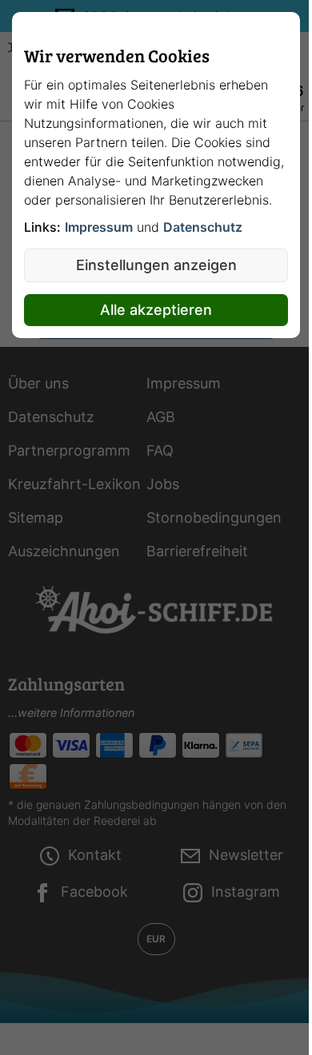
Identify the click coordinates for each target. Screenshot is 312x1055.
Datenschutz (202, 227)
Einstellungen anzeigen (156, 265)
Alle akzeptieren (156, 309)
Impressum (99, 227)
